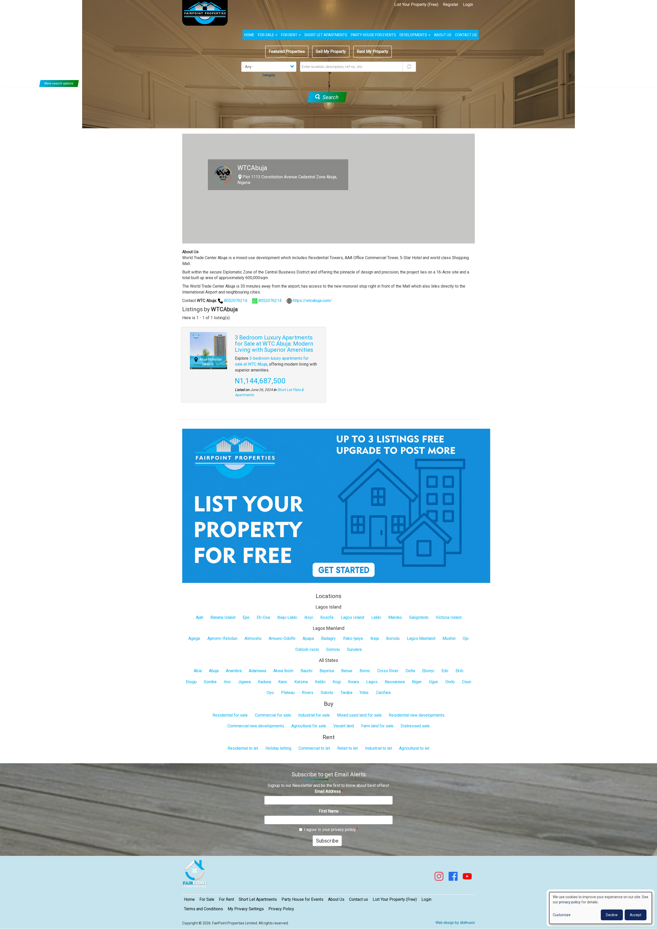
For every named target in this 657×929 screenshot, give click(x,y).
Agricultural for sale (308, 725)
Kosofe (327, 617)
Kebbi (320, 681)
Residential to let (243, 748)
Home (249, 35)
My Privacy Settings (246, 908)
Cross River (387, 670)
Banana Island (222, 617)
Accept (635, 915)
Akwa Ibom (283, 670)
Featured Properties (287, 51)
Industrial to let (378, 748)
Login (468, 4)
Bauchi (306, 670)
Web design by (455, 923)
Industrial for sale (314, 715)
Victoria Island (448, 617)
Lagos (372, 681)
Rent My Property (372, 51)
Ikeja (374, 638)
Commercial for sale (273, 715)
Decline (612, 915)
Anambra (233, 670)
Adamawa (257, 670)
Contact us (466, 35)
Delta (410, 670)
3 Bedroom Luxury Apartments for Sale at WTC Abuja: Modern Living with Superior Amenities (274, 343)
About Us (336, 899)
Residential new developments (417, 715)
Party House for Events (373, 35)
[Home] (206, 13)
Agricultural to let (414, 748)
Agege (194, 638)
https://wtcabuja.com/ (312, 300)
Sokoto (327, 692)
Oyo (270, 692)
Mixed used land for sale (359, 715)
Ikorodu (393, 638)
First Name (329, 811)
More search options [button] (59, 83)
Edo (444, 670)
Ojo (466, 638)
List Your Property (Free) (416, 4)
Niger (417, 681)
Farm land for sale (377, 725)
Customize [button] (562, 915)
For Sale (266, 35)
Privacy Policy (281, 908)
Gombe (210, 681)
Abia (198, 670)
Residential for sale (230, 715)
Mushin (449, 638)
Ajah (199, 617)
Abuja (214, 670)
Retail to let (347, 748)
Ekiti (459, 670)
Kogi (337, 681)
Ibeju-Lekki (287, 617)
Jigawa (244, 681)
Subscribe (327, 841)
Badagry (328, 638)
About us (442, 35)
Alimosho (253, 638)
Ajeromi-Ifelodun (222, 638)
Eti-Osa (263, 617)
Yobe (364, 692)
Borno (365, 670)
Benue (346, 670)
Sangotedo (419, 617)
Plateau (288, 692)
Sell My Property (331, 51)
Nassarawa (395, 681)
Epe (246, 617)
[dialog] (600, 908)
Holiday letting (278, 748)
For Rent (289, 35)
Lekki (376, 617)
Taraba (346, 692)
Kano (282, 681)
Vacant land (343, 725)
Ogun (433, 681)
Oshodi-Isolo (307, 649)
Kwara (353, 681)
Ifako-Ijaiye (353, 638)
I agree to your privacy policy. (330, 829)
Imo (227, 681)
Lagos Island (352, 617)
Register (450, 4)
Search (330, 97)
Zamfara (383, 692)
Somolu (333, 649)
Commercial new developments (255, 725)
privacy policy (570, 902)
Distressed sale (415, 725)
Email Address (328, 791)
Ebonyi (428, 670)
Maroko (395, 617)
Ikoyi (308, 617)
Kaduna (264, 681)
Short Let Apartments (325, 35)
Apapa (308, 638)
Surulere (354, 649)
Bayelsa (327, 670)
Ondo (450, 681)
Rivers (307, 692)
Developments (414, 35)
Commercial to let (314, 748)
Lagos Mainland (421, 638)
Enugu (191, 681)
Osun (466, 681)
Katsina (301, 681)
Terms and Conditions (203, 908)
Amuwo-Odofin (282, 638)
